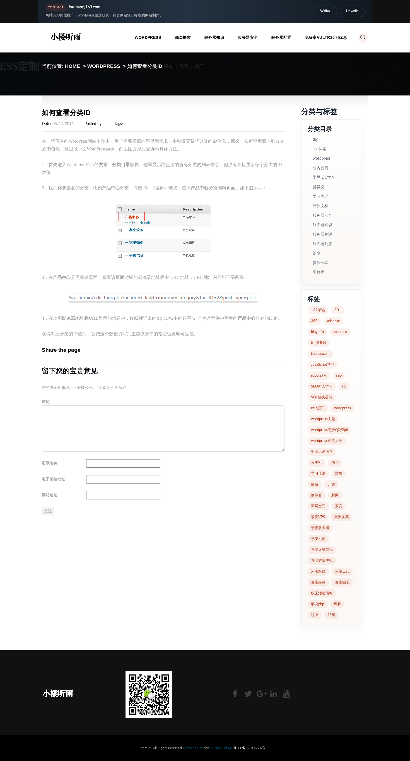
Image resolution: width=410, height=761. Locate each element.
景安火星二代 (322, 550)
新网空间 (318, 506)
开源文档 (320, 206)
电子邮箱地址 (53, 479)
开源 (331, 484)
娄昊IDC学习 (324, 178)
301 (337, 310)
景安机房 (318, 539)
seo (339, 375)
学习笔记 (320, 196)
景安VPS (318, 517)
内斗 (335, 463)
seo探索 (182, 37)
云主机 (316, 463)
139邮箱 (318, 310)
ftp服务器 (318, 343)
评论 (46, 402)
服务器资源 (322, 234)
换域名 (316, 495)
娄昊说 (318, 187)
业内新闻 (320, 168)
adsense (333, 321)
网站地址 (49, 495)
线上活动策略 (322, 593)
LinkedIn (352, 11)
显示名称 (49, 463)
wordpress (148, 37)
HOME (72, 66)
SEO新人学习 (321, 386)
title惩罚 (318, 408)
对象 (338, 473)
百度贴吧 (342, 582)
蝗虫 (314, 615)
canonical (340, 332)
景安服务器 (320, 528)
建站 (314, 484)
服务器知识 (214, 37)
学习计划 (318, 473)
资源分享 (320, 263)
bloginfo (317, 332)
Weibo (325, 11)
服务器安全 (248, 37)
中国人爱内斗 (322, 452)
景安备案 (341, 517)
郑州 (331, 615)
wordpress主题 (323, 419)
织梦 (316, 253)
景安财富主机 (322, 561)
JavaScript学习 (322, 365)
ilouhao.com (320, 354)
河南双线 (318, 571)
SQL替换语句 (321, 397)
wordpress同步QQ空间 (329, 430)
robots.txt (319, 375)
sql (344, 386)
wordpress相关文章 (326, 441)
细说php (317, 604)
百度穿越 (318, 582)
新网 (335, 495)
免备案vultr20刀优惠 (326, 37)
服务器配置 (281, 37)
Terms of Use (193, 748)
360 (314, 321)
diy (315, 140)
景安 (338, 506)
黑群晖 (318, 272)
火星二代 (342, 571)
